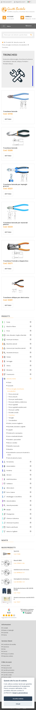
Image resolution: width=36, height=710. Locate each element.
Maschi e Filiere (11, 326)
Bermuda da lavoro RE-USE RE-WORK (24, 589)
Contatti (5, 628)
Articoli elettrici (10, 466)
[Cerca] (31, 35)
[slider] (9, 615)
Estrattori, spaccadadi (14, 439)
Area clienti (6, 665)
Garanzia (6, 647)
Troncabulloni (13, 420)
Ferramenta (10, 462)
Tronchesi (12, 415)
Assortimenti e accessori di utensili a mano (19, 454)
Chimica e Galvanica (12, 518)
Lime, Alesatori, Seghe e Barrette (16, 335)
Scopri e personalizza (20, 693)
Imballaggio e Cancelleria (14, 497)
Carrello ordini (7, 675)
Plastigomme (10, 514)
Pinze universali (13, 394)
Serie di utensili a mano (15, 458)
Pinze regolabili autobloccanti (17, 407)
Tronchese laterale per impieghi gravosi (15, 185)
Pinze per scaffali (14, 410)
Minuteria (9, 370)
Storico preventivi (8, 672)
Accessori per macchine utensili (16, 348)
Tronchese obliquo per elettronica (16, 297)
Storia (5, 635)
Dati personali (7, 668)
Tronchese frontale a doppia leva (15, 261)
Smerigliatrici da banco (21, 579)
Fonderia (9, 470)
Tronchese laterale (10, 111)
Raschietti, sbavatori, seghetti (16, 426)
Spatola (16, 551)
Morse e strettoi (12, 443)
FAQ (4, 649)
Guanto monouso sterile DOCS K (24, 598)
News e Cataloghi (8, 630)
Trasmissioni (10, 374)
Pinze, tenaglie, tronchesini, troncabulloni (16, 390)
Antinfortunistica (11, 479)
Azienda (5, 632)
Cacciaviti (10, 386)
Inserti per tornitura (12, 339)
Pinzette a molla (13, 412)
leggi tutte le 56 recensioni (9, 617)
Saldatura (9, 483)
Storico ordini (7, 677)
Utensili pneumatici (12, 505)
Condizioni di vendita (9, 644)
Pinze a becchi (13, 397)
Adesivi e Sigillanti (11, 531)
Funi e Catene (10, 492)
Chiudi (18, 704)
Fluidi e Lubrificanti (12, 527)
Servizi (5, 651)
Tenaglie (11, 418)
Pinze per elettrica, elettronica (18, 402)
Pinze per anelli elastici (15, 399)
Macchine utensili (11, 344)
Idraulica (10, 449)
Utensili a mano (11, 379)
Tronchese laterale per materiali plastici (15, 223)
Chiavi (9, 382)
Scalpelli (10, 430)
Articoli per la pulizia (12, 523)
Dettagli (8, 119)
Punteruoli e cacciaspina (15, 433)
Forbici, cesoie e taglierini (15, 423)
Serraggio (9, 361)
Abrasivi (8, 475)
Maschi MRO (18, 560)
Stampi (8, 357)
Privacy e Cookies (8, 654)
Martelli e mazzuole (13, 446)
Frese (8, 331)
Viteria (8, 366)
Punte (8, 322)
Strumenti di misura (12, 352)
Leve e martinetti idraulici (15, 436)
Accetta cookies (18, 698)
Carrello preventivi (8, 670)
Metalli (8, 510)
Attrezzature (10, 488)
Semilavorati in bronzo (21, 570)
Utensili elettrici (11, 501)
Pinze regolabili (13, 405)
